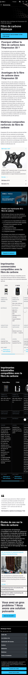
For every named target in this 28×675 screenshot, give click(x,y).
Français (14, 1)
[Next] (27, 318)
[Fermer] (26, 659)
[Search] (23, 1)
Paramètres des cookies (14, 668)
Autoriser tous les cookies (14, 672)
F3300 (17, 382)
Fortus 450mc (6, 382)
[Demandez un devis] (19, 1)
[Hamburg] (26, 1)
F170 (6, 285)
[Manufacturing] (2, 5)
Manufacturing (6, 5)
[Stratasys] (2, 2)
